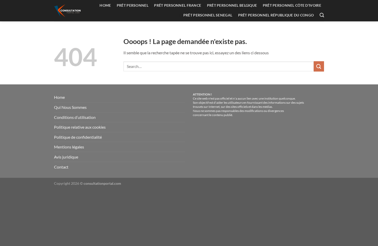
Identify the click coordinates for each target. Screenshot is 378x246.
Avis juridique (66, 156)
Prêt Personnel (132, 5)
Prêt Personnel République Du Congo (276, 15)
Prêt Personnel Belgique (232, 5)
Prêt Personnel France (177, 5)
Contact (61, 166)
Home (105, 5)
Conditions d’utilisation (75, 117)
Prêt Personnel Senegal (207, 15)
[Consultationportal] (68, 10)
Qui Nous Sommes (70, 107)
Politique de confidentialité (78, 137)
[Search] (322, 15)
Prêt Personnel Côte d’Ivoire (292, 5)
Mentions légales (69, 146)
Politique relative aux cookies (80, 127)
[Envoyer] (319, 66)
